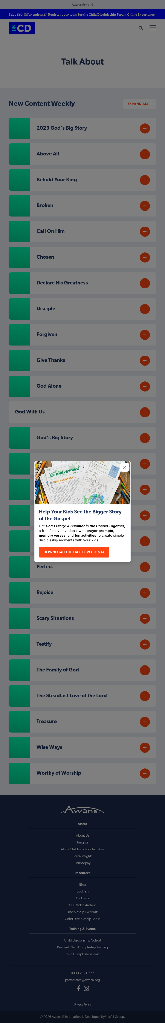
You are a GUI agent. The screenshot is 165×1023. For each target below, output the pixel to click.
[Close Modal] (124, 467)
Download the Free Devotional (74, 552)
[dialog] (82, 511)
